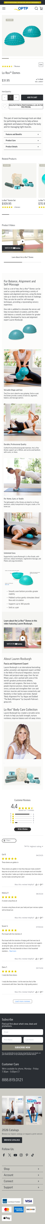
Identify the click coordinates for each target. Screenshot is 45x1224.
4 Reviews (17, 207)
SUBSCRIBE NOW (22, 1047)
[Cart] (41, 8)
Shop (7, 1169)
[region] (22, 814)
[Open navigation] (4, 8)
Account (8, 1175)
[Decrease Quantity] (5, 97)
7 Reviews (17, 66)
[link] (22, 8)
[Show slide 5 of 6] (32, 58)
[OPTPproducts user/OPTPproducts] (16, 1156)
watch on (9, 248)
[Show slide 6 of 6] (39, 58)
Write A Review (22, 829)
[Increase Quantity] (16, 97)
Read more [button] (12, 951)
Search (36, 8)
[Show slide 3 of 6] (19, 58)
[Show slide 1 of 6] (5, 58)
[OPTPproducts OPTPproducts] (10, 1156)
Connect (8, 1181)
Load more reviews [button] (22, 1001)
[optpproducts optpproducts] (22, 1156)
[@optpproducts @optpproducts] (33, 1156)
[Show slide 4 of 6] (26, 58)
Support (8, 1187)
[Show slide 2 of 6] (12, 58)
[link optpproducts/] (28, 1156)
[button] (32, 97)
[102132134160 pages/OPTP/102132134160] (5, 1156)
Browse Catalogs (12, 1140)
